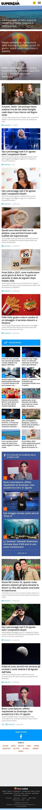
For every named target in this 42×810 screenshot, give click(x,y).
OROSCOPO (7, 748)
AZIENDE (35, 748)
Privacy (24, 798)
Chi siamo (9, 798)
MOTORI (21, 746)
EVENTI (21, 751)
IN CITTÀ (16, 748)
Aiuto (28, 799)
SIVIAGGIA (28, 793)
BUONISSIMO (17, 795)
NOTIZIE (5, 746)
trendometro (15, 342)
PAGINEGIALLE (17, 791)
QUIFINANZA (35, 793)
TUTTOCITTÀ (16, 793)
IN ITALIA (26, 748)
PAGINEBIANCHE (8, 793)
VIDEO (29, 746)
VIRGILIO (9, 791)
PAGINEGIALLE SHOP (28, 791)
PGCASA (37, 791)
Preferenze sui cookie (19, 799)
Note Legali (17, 798)
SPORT (13, 746)
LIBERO (4, 791)
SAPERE (36, 746)
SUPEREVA (25, 795)
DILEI (22, 793)
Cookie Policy (32, 798)
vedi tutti (21, 553)
